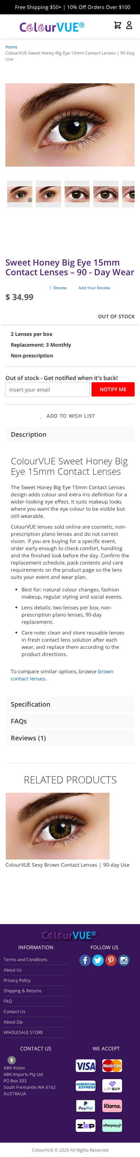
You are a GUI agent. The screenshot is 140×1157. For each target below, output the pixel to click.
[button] (19, 194)
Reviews (27, 738)
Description (28, 434)
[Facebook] (85, 964)
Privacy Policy (17, 980)
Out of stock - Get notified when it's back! (61, 378)
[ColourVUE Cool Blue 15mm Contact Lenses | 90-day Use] (58, 796)
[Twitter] (98, 964)
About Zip (13, 1022)
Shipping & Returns (23, 991)
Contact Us (14, 1011)
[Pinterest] (111, 964)
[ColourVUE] (52, 26)
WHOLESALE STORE (23, 1032)
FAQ (8, 1001)
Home (11, 47)
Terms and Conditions (25, 959)
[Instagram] (124, 964)
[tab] (70, 434)
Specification (30, 704)
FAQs (19, 721)
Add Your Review (94, 287)
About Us (13, 970)
